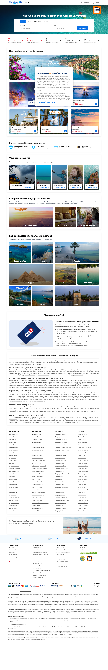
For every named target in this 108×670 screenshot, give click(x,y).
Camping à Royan (59, 463)
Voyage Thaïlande (13, 508)
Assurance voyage (13, 557)
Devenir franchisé (13, 549)
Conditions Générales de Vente (40, 552)
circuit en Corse (76, 422)
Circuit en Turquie (82, 468)
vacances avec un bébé (43, 375)
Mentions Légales (37, 565)
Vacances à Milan (36, 434)
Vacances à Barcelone (37, 458)
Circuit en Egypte (82, 442)
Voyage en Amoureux (37, 508)
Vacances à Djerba (37, 439)
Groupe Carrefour (60, 547)
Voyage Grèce (12, 439)
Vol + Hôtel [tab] (38, 21)
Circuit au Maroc (82, 439)
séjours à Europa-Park (23, 399)
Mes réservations (83, 549)
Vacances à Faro (36, 452)
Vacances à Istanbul (37, 436)
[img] (22, 177)
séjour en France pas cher (57, 380)
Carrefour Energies (60, 557)
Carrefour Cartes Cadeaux (62, 561)
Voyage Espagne (13, 434)
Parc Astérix (78, 397)
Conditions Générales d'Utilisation (40, 554)
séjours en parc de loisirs (70, 394)
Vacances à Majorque (37, 484)
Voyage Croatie (13, 463)
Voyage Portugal (13, 450)
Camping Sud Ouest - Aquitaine (63, 511)
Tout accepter (51, 102)
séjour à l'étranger (30, 369)
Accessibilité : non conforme (39, 575)
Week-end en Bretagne (38, 495)
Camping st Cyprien (60, 495)
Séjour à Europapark (37, 476)
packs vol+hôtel (51, 411)
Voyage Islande (13, 481)
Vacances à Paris (36, 511)
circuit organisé (13, 419)
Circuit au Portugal (83, 489)
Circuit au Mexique (83, 466)
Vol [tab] (30, 21)
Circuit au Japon (82, 474)
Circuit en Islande (82, 476)
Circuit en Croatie (82, 497)
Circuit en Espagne (83, 463)
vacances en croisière (88, 417)
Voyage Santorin (13, 455)
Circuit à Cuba (81, 455)
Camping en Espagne (60, 503)
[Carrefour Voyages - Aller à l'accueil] (15, 2)
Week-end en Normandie (38, 492)
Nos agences (82, 547)
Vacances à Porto (36, 489)
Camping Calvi (58, 479)
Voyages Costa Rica (14, 497)
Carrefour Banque (60, 554)
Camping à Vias (59, 476)
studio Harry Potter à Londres (44, 399)
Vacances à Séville (37, 455)
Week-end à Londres (37, 463)
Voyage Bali (12, 476)
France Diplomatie (37, 547)
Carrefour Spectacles (61, 549)
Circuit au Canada (82, 436)
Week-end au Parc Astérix (39, 474)
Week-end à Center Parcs (38, 460)
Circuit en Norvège (83, 450)
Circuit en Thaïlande (83, 471)
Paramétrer (41, 102)
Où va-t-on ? (22, 25)
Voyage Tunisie (13, 460)
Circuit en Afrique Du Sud (84, 447)
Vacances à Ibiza (36, 442)
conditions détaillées (66, 612)
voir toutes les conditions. (25, 591)
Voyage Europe (13, 444)
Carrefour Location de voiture (63, 552)
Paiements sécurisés (37, 561)
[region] (54, 86)
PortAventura (86, 397)
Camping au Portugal (60, 508)
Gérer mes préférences (38, 577)
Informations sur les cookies (39, 572)
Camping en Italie (59, 505)
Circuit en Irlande (82, 434)
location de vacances (73, 380)
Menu (27, 2)
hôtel (77, 411)
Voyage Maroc (13, 505)
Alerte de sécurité (37, 568)
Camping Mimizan (59, 481)
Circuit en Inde (82, 487)
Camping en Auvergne (61, 442)
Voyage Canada (13, 479)
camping (30, 384)
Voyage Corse (12, 442)
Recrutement (12, 552)
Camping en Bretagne (60, 434)
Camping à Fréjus (59, 484)
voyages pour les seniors (28, 375)
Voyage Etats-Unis (14, 466)
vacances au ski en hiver (61, 384)
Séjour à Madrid (36, 505)
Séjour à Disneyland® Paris (39, 466)
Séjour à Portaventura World (39, 468)
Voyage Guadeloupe (14, 468)
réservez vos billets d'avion (64, 411)
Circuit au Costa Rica (83, 505)
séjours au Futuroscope (63, 399)
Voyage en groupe (13, 554)
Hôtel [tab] (46, 21)
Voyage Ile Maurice (14, 503)
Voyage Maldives (13, 474)
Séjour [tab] (24, 21)
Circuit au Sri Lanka (83, 503)
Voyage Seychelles (14, 500)
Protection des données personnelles (41, 570)
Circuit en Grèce (82, 492)
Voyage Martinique (14, 471)
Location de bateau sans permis (40, 503)
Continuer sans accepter (62, 69)
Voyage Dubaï (12, 436)
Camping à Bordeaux (60, 455)
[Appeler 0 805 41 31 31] (89, 553)
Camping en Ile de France (61, 452)
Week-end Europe (37, 444)
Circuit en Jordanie (83, 452)
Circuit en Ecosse (82, 481)
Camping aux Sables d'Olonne (63, 500)
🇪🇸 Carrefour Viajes (13, 561)
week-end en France (86, 406)
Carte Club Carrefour (37, 563)
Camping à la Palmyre (60, 466)
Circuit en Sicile (82, 495)
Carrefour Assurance (60, 559)
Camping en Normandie (61, 439)
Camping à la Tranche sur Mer (62, 474)
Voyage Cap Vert (13, 492)
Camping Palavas (59, 492)
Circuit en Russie (82, 479)
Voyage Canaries (13, 452)
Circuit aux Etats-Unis (83, 460)
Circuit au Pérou (82, 511)
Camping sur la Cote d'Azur (62, 450)
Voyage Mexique (13, 487)
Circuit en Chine (82, 484)
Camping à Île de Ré (60, 458)
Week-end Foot (36, 479)
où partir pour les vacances (35, 362)
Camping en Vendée (60, 444)
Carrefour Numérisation (61, 566)
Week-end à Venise (37, 497)
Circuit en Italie (82, 458)
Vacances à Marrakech (38, 447)
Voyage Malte (12, 458)
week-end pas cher (61, 408)
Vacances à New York (37, 481)
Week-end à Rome (37, 487)
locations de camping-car (54, 387)
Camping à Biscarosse (60, 460)
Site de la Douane (37, 549)
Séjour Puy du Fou (37, 500)
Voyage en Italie (13, 447)
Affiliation (11, 547)
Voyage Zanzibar (13, 489)
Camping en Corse (60, 436)
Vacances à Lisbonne (37, 450)
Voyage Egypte (13, 484)
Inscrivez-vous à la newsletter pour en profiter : (20, 525)
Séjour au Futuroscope (38, 471)
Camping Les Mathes (60, 489)
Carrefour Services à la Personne (63, 564)
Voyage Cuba (12, 495)
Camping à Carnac (59, 471)
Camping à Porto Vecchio (61, 468)
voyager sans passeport (77, 375)
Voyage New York (13, 511)
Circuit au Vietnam (83, 444)
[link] (31, 217)
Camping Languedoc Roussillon (63, 447)
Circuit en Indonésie (83, 500)
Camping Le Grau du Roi (61, 487)
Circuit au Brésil (82, 508)
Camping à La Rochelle (61, 497)
